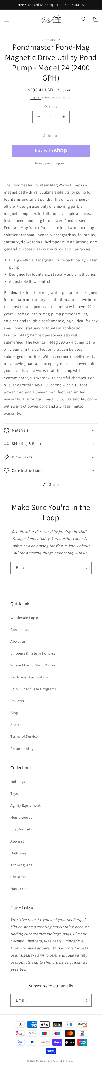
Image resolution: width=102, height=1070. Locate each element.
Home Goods (21, 817)
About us (18, 641)
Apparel (17, 841)
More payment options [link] (51, 163)
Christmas (18, 876)
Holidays (17, 781)
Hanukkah (19, 888)
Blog (14, 712)
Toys (14, 793)
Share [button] (54, 484)
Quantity (51, 106)
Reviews (17, 701)
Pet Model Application (29, 677)
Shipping (35, 97)
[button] (6, 19)
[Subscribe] (85, 568)
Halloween (19, 853)
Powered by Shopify (64, 1060)
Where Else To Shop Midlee (33, 665)
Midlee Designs (44, 1060)
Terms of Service (24, 736)
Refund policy (22, 748)
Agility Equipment (25, 805)
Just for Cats (21, 829)
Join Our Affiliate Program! (33, 689)
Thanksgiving (21, 865)
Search (16, 724)
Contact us (19, 629)
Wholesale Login (24, 617)
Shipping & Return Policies (32, 653)
